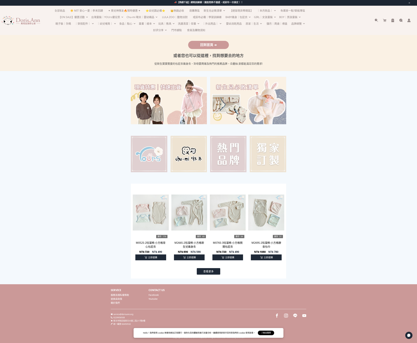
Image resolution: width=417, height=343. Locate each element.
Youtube (153, 298)
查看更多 (208, 271)
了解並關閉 (266, 332)
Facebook (154, 294)
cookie (161, 332)
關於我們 (115, 302)
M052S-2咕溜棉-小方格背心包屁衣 (150, 244)
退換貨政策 (116, 298)
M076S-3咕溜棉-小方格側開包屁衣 (228, 244)
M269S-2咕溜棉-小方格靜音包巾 (266, 244)
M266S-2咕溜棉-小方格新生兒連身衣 (189, 244)
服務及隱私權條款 (120, 294)
